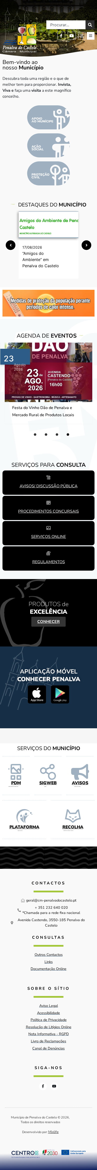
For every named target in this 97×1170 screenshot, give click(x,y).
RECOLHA (72, 827)
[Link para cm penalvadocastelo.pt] (48, 224)
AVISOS (80, 783)
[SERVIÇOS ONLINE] (48, 528)
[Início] (19, 30)
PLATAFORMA (24, 827)
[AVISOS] (80, 772)
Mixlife (53, 1131)
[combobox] (66, 24)
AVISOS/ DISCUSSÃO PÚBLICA (49, 486)
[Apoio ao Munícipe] (48, 117)
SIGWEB (48, 783)
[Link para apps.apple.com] (37, 694)
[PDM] (16, 772)
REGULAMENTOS (48, 562)
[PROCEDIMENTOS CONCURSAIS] (48, 503)
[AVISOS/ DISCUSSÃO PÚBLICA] (48, 477)
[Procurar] (90, 24)
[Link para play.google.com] (60, 694)
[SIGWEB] (48, 772)
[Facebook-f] (61, 36)
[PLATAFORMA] (24, 816)
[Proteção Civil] (48, 173)
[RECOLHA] (73, 816)
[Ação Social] (48, 145)
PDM (16, 783)
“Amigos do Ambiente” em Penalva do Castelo (40, 259)
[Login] (82, 36)
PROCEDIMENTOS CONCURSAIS (48, 511)
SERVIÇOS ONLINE (48, 536)
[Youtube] (72, 36)
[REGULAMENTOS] (48, 553)
